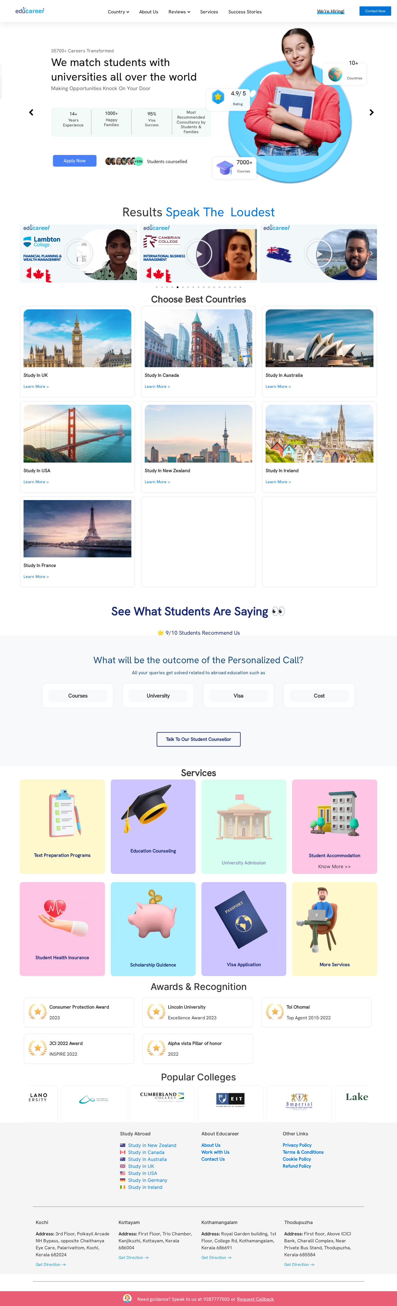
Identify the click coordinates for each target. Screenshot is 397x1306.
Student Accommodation (334, 855)
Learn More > (36, 386)
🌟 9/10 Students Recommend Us (198, 632)
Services (209, 12)
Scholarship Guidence (153, 965)
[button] (25, 253)
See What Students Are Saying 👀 (198, 611)
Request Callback (255, 1299)
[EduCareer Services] (29, 12)
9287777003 (216, 1299)
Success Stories (245, 12)
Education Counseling (153, 851)
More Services (335, 964)
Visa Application (244, 964)
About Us (148, 12)
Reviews (177, 12)
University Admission (244, 863)
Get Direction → (51, 1264)
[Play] (78, 253)
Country (116, 12)
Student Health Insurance (62, 957)
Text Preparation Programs (62, 855)
